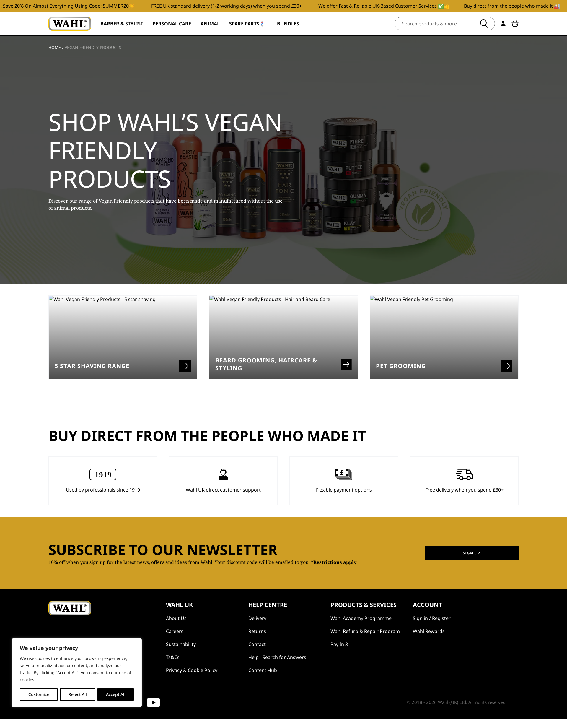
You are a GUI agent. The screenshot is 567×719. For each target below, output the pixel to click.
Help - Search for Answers (277, 657)
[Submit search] (484, 23)
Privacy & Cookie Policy (191, 670)
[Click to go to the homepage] (69, 24)
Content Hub (262, 670)
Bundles (288, 23)
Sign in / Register (432, 618)
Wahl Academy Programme (361, 618)
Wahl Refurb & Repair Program (365, 631)
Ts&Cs (173, 657)
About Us (176, 618)
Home (54, 47)
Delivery (257, 618)
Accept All (116, 694)
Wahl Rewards (429, 631)
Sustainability (181, 644)
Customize (38, 694)
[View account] (503, 23)
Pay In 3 (339, 644)
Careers (174, 631)
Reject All (78, 694)
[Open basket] (515, 23)
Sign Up (471, 553)
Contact (257, 644)
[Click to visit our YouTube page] (153, 702)
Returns (257, 631)
